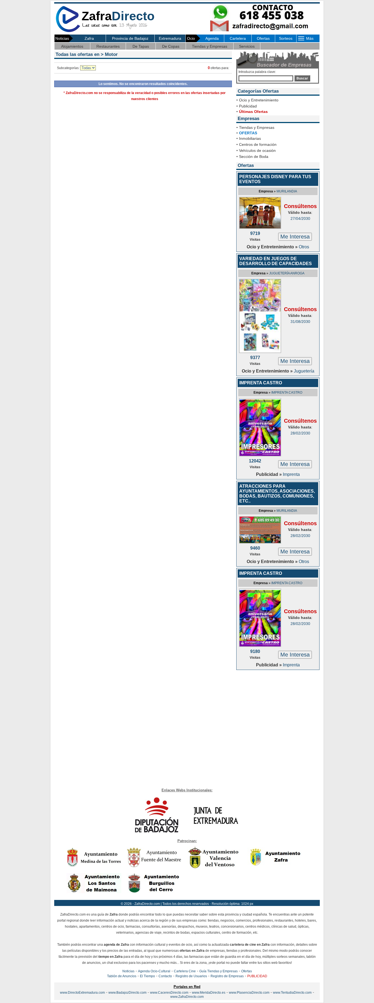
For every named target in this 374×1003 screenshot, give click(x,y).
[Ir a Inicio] (68, 31)
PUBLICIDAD (257, 976)
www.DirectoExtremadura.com (82, 993)
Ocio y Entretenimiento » (273, 247)
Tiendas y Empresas (209, 46)
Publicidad (248, 106)
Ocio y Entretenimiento (258, 100)
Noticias (128, 971)
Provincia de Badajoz (130, 38)
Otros (304, 247)
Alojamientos (72, 46)
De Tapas (141, 46)
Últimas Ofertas (253, 111)
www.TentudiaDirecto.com (292, 993)
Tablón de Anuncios (121, 976)
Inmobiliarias (250, 138)
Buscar (302, 78)
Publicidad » (269, 474)
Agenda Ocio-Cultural (154, 971)
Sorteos (285, 38)
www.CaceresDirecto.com (169, 993)
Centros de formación (258, 144)
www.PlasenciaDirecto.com (249, 993)
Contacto (165, 976)
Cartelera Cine (185, 971)
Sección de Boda (253, 156)
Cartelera (238, 38)
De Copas (170, 46)
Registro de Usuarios (191, 976)
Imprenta (291, 474)
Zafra (89, 38)
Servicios (247, 46)
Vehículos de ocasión (257, 150)
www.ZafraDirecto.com (187, 997)
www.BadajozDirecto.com (127, 993)
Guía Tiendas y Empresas (218, 971)
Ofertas (263, 38)
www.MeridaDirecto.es (208, 993)
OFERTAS (248, 133)
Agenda (212, 38)
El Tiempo (147, 976)
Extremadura (170, 38)
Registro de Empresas (227, 976)
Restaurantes (108, 46)
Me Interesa (295, 237)
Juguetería (304, 371)
